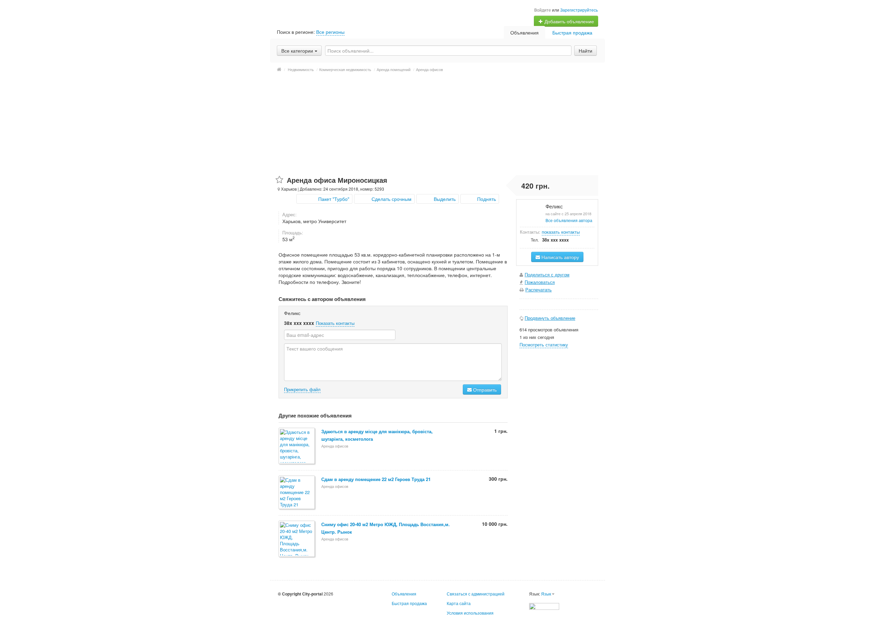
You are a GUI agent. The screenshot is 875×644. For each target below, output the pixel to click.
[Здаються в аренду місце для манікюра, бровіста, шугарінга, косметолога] (297, 446)
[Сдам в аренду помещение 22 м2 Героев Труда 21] (297, 493)
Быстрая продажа (572, 32)
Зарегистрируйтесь (579, 10)
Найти (585, 50)
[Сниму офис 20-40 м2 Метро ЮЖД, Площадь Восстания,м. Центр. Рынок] (297, 539)
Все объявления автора (569, 220)
